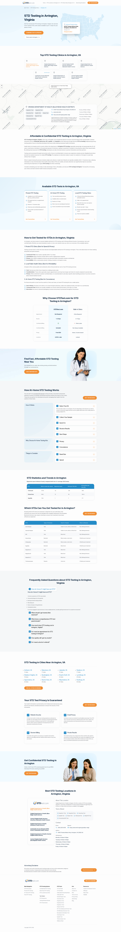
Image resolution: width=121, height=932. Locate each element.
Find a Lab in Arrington (32, 37)
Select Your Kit (64, 406)
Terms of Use (75, 894)
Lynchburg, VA (81, 675)
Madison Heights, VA (30, 675)
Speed (61, 460)
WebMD (85, 894)
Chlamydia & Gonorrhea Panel (63, 892)
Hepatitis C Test (60, 904)
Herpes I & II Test (60, 906)
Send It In (62, 423)
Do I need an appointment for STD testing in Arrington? (42, 633)
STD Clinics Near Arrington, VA (67, 2)
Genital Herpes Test (61, 896)
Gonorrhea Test (60, 898)
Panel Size (62, 454)
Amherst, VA (28, 670)
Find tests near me (90, 880)
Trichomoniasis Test (61, 918)
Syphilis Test (59, 916)
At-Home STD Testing (29, 892)
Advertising (74, 898)
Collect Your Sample (65, 417)
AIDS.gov (85, 890)
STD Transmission (44, 902)
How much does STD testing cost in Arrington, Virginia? (42, 626)
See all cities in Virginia (33, 688)
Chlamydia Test (60, 894)
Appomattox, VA (29, 680)
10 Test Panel (60, 888)
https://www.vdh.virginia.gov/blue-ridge (62, 114)
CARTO (119, 128)
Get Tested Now (93, 2)
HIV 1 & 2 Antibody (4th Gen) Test (64, 908)
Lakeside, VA (63, 670)
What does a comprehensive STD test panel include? (43, 620)
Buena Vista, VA (47, 680)
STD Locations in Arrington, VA (53, 2)
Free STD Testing (28, 894)
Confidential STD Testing (45, 888)
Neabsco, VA (81, 670)
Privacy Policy (75, 896)
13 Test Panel (60, 890)
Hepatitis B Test (60, 902)
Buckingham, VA (47, 675)
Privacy (61, 441)
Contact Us (74, 890)
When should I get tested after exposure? (41, 614)
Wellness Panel (60, 920)
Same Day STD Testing (45, 890)
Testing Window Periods (45, 900)
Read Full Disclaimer (88, 870)
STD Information (27, 888)
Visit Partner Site (31, 371)
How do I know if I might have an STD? (43, 589)
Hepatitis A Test (60, 900)
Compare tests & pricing (33, 32)
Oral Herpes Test (60, 914)
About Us (74, 888)
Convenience (63, 447)
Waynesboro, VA (64, 680)
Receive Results (64, 428)
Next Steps (63, 434)
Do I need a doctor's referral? (40, 642)
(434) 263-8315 (57, 112)
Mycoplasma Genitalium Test (63, 912)
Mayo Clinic (85, 892)
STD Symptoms (43, 898)
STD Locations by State (45, 892)
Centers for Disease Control (89, 888)
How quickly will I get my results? (41, 638)
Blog (73, 900)
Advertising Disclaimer (81, 2)
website (67, 121)
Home (44, 2)
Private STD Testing (28, 890)
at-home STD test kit (39, 393)
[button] (60, 90)
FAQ (73, 892)
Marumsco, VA (46, 670)
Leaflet (114, 128)
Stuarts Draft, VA (64, 675)
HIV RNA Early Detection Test (63, 910)
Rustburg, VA (81, 680)
